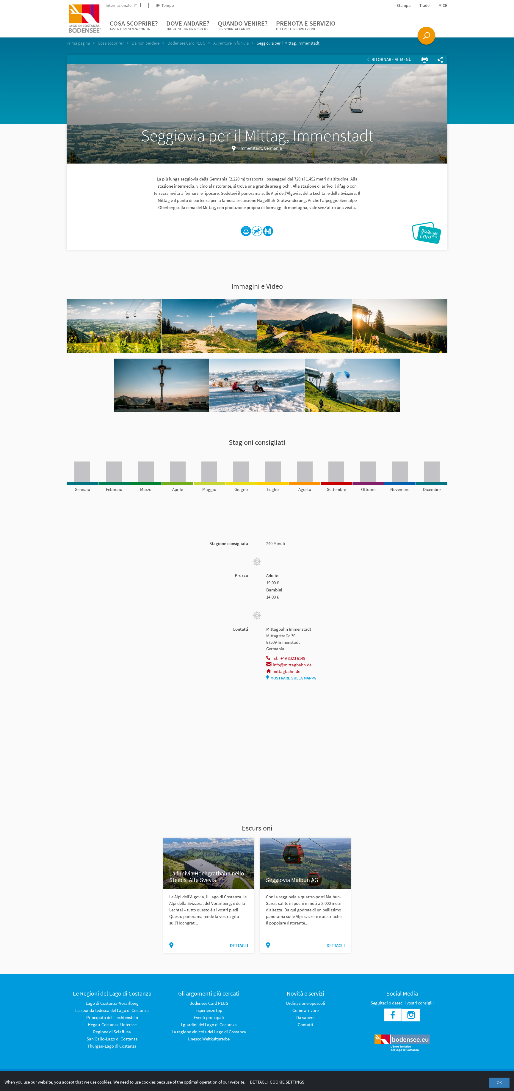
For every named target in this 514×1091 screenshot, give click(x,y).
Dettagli (259, 1082)
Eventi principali (209, 1017)
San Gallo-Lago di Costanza (112, 1039)
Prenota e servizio (306, 25)
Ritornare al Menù (391, 59)
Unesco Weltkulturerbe (209, 1039)
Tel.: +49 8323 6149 (288, 658)
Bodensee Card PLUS (208, 1003)
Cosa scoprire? (134, 25)
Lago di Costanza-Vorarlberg (112, 1003)
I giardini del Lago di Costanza (209, 1024)
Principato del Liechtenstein (112, 1017)
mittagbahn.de (286, 671)
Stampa (403, 5)
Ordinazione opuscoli (305, 1003)
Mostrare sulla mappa (293, 678)
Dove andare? (187, 25)
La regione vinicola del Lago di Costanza (209, 1032)
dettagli (239, 945)
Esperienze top (208, 1010)
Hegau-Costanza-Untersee (112, 1024)
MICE (442, 5)
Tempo (167, 5)
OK (499, 1082)
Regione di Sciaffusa (112, 1032)
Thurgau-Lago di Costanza (112, 1046)
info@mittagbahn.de (292, 665)
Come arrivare (305, 1010)
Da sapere (305, 1017)
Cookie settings (287, 1082)
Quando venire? (243, 25)
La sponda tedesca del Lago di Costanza (112, 1010)
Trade (424, 5)
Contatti (305, 1024)
